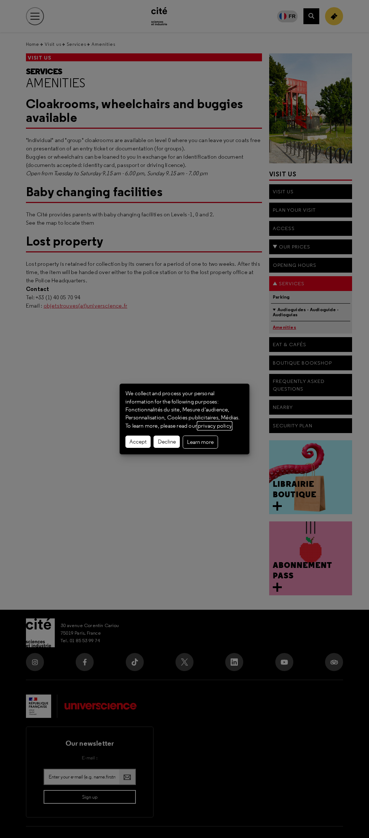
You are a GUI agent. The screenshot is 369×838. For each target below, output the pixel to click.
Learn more (200, 442)
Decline (167, 441)
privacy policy (214, 425)
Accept (138, 441)
